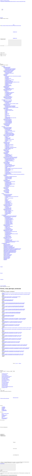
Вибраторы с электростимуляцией (10, 181)
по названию (7, 291)
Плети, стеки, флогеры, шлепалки (10, 165)
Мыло (6, 141)
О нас (1, 1)
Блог (14, 1)
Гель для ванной (7, 129)
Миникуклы (7, 114)
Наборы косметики (8, 236)
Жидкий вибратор (7, 217)
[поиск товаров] (14, 43)
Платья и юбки (7, 201)
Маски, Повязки (7, 163)
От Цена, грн (2, 371)
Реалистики (7, 91)
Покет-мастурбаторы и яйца (9, 110)
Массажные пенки (8, 234)
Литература (7, 73)
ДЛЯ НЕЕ (3, 66)
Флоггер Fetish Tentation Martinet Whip (7, 300)
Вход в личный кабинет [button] (5, 413)
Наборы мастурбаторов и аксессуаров (10, 117)
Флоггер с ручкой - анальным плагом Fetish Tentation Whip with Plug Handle (12, 306)
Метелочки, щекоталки (8, 164)
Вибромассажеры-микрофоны (9, 88)
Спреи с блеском (7, 227)
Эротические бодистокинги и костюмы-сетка (11, 196)
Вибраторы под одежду (8, 83)
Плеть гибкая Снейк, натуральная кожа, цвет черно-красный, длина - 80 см (12, 351)
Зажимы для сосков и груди (9, 169)
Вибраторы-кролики (8, 78)
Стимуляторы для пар (8, 221)
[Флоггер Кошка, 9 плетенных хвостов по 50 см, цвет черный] (17, 341)
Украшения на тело (8, 213)
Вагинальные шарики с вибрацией (10, 69)
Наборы (6, 179)
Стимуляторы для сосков (8, 223)
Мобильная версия (15, 397)
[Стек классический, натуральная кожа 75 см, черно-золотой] (17, 324)
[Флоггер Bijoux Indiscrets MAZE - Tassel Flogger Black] (17, 296)
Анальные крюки (7, 172)
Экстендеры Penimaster (8, 121)
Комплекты (7, 199)
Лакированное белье (8, 202)
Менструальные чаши (8, 72)
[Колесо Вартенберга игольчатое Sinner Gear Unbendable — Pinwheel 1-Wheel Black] (17, 318)
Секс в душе (7, 171)
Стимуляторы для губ (8, 220)
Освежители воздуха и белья (9, 133)
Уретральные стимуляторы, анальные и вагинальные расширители (14, 174)
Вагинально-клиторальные (9, 81)
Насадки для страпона (8, 178)
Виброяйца (6, 84)
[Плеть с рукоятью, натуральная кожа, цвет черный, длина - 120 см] (17, 335)
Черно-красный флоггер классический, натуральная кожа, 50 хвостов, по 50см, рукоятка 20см (15, 348)
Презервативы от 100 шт (8, 156)
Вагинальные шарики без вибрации (10, 68)
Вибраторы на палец (8, 80)
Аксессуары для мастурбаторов (9, 160)
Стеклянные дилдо (8, 94)
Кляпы (6, 167)
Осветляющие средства (8, 240)
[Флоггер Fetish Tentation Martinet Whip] (17, 299)
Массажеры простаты (8, 184)
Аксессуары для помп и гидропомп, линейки (11, 103)
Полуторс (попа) (7, 115)
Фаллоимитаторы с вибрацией (9, 92)
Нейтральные (7, 113)
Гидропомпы (7, 102)
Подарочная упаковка (8, 140)
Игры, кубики (7, 136)
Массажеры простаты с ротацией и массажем (11, 107)
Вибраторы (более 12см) (8, 82)
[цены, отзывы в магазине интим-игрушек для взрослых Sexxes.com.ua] (2, 389)
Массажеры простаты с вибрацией (10, 106)
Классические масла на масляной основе (11, 231)
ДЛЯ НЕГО (3, 99)
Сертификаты (9, 1)
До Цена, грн (9, 371)
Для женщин (7, 189)
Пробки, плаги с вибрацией (9, 144)
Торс (6, 116)
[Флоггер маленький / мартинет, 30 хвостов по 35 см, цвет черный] (17, 338)
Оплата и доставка (4, 1)
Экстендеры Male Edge (8, 120)
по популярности (12, 291)
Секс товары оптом (18, 1)
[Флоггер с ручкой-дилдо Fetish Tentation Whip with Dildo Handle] (17, 312)
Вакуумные (7, 77)
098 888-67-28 (15, 38)
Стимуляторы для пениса (8, 222)
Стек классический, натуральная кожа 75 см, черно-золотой (10, 325)
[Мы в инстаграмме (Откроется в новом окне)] (19, 7)
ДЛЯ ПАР (3, 126)
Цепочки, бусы (7, 145)
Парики (6, 214)
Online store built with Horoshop (4, 398)
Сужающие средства (8, 228)
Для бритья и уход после (8, 239)
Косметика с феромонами (9, 226)
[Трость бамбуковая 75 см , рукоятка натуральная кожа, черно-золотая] (17, 321)
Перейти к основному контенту (4, 0)
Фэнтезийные (7, 95)
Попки (6, 111)
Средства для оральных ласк (9, 219)
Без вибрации (7, 192)
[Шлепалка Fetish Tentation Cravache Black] (17, 315)
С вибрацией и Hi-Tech (8, 109)
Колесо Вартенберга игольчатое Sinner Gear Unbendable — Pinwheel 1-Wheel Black (13, 319)
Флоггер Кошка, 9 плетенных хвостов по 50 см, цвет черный (10, 342)
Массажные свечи (7, 232)
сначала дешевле (3, 291)
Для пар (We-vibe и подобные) (9, 79)
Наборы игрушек (7, 170)
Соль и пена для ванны (8, 130)
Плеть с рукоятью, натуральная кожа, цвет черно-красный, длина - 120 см (12, 354)
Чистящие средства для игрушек (10, 159)
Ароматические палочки (8, 132)
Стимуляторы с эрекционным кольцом (10, 147)
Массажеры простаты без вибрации (10, 105)
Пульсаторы (7, 76)
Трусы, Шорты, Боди (8, 207)
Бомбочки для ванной (8, 128)
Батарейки (6, 161)
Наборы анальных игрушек (9, 148)
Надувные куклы (7, 118)
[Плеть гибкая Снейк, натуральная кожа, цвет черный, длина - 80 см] (17, 332)
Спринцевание (7, 242)
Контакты (12, 1)
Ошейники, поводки (8, 166)
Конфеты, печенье (7, 137)
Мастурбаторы (7, 185)
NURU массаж (7, 235)
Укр (2, 9)
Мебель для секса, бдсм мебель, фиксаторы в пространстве (13, 168)
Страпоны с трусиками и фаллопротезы (11, 176)
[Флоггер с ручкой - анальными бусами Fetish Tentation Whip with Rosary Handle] (17, 309)
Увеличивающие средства (9, 229)
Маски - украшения (8, 211)
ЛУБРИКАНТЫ (4, 243)
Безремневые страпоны (8, 177)
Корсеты (6, 200)
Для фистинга (7, 146)
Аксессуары (7, 186)
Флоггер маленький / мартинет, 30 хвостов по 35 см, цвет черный (11, 339)
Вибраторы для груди (8, 85)
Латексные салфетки (8, 155)
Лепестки (6, 131)
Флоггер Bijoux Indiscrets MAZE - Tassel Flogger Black (9, 297)
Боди (6, 198)
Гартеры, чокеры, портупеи (9, 210)
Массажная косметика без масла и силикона (11, 233)
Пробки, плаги (7, 143)
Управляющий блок (8, 182)
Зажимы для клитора (8, 173)
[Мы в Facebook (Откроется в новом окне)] (6, 7)
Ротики (6, 112)
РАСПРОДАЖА (23, 1)
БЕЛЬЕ (3, 193)
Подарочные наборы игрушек (9, 139)
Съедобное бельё (7, 138)
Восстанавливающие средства (9, 158)
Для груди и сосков (8, 98)
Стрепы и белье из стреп (8, 203)
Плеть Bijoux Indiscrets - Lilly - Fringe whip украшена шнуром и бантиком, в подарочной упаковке (16, 294)
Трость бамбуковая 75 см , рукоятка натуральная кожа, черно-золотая (12, 322)
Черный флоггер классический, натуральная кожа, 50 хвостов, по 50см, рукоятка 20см (14, 345)
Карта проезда (2, 463)
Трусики (6, 197)
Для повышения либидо (8, 218)
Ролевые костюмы (7, 195)
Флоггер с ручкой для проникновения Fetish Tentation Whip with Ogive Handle (13, 303)
